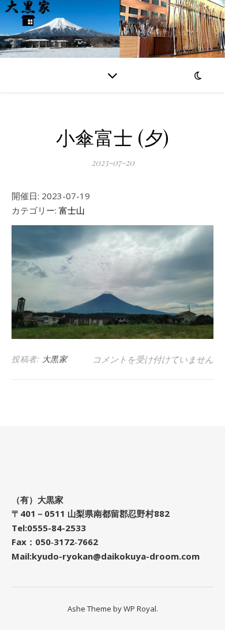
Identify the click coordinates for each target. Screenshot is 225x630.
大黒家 (55, 358)
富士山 (72, 210)
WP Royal (139, 608)
